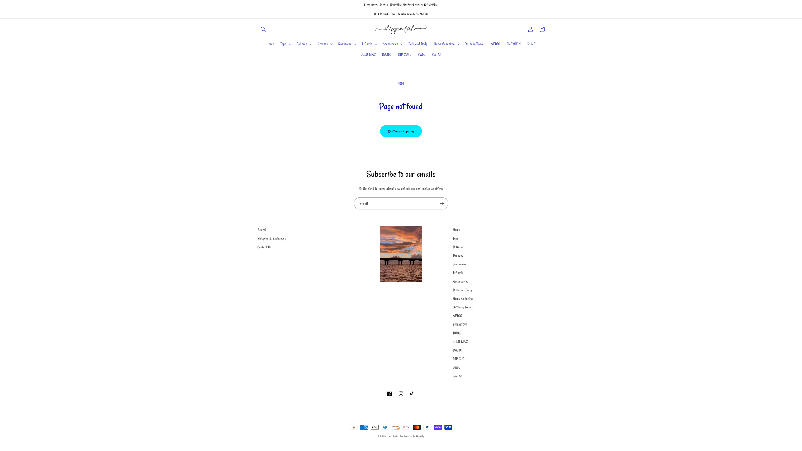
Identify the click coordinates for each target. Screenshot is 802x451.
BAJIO (457, 350)
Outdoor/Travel (463, 307)
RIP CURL (459, 358)
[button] (263, 29)
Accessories (460, 281)
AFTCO (457, 315)
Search (262, 229)
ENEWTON (460, 324)
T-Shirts (458, 272)
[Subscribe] (442, 203)
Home (456, 229)
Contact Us (265, 247)
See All (457, 376)
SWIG (457, 367)
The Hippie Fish (395, 436)
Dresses (458, 255)
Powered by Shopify (414, 436)
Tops (456, 238)
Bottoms (458, 247)
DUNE (457, 333)
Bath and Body (462, 290)
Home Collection (463, 298)
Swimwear (459, 264)
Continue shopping (401, 131)
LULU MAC (460, 341)
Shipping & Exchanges (272, 238)
